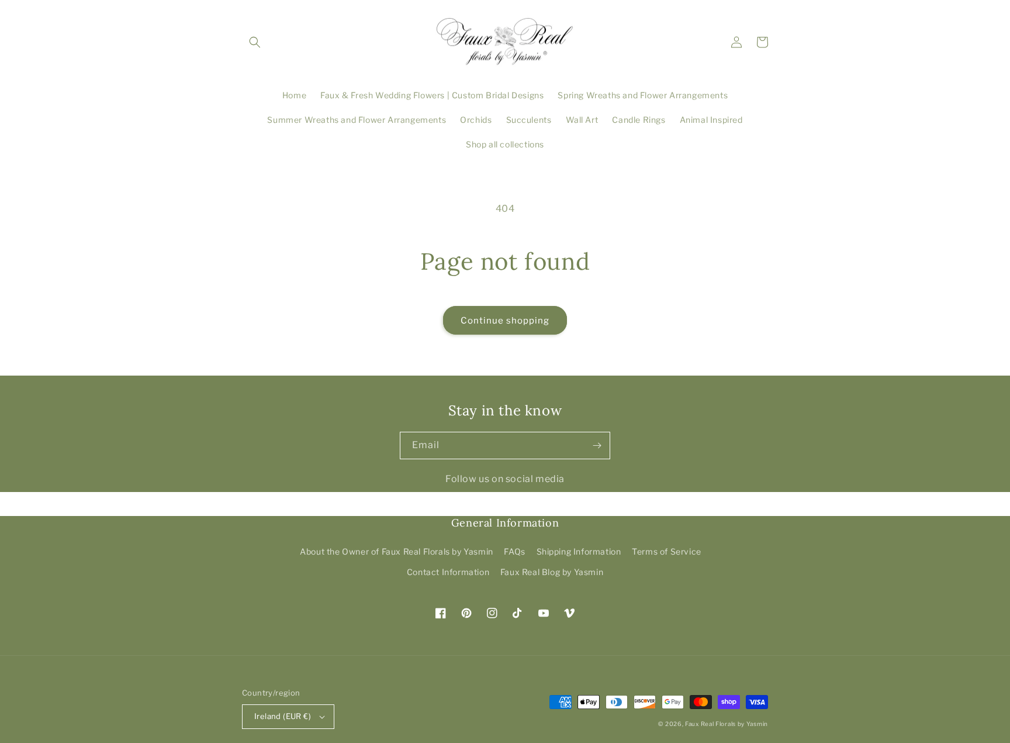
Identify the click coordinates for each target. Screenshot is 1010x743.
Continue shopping (505, 320)
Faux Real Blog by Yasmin (551, 572)
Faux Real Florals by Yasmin (726, 723)
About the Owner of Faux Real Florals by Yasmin (396, 551)
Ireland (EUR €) (282, 716)
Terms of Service (666, 551)
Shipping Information (579, 551)
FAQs (514, 551)
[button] (255, 42)
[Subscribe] (597, 445)
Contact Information (448, 572)
